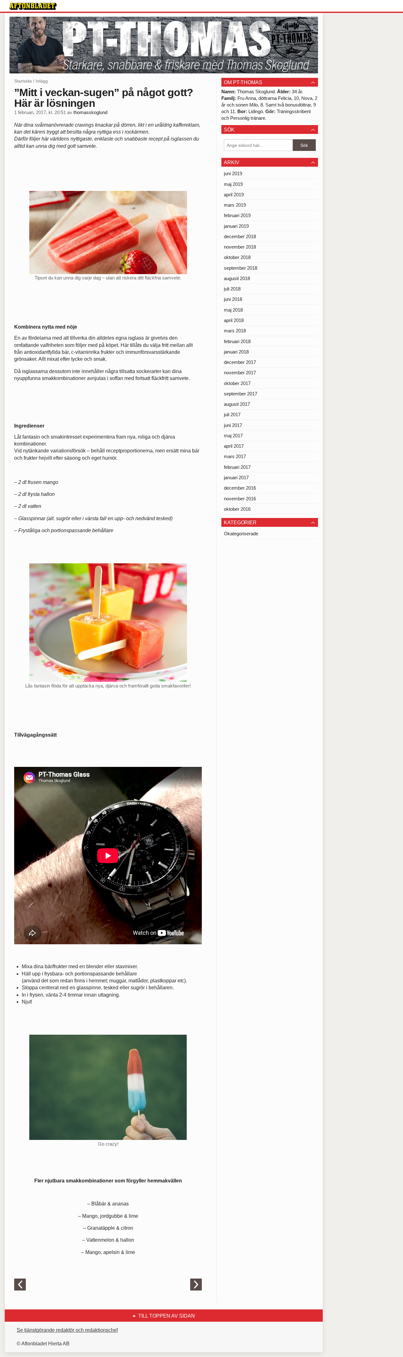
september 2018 (240, 268)
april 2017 (234, 446)
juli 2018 (232, 288)
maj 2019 (233, 184)
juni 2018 (233, 299)
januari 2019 (236, 226)
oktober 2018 (237, 257)
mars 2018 (235, 330)
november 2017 (240, 372)
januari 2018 (236, 351)
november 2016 (240, 498)
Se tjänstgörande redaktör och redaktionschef (67, 1330)
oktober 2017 (237, 383)
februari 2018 (237, 341)
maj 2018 (233, 310)
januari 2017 (236, 477)
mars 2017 (235, 456)
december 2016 (240, 488)
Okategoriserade (241, 533)
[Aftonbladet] (33, 6)
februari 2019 (237, 215)
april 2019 (234, 194)
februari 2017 (237, 467)
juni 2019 (233, 173)
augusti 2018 (237, 278)
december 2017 (240, 362)
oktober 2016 (237, 509)
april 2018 (234, 320)
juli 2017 (232, 414)
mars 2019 (235, 205)
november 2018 (240, 247)
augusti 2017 (237, 404)
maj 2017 (233, 435)
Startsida (23, 80)
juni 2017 (233, 425)
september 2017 (240, 393)
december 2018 (240, 236)
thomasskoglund (90, 112)
